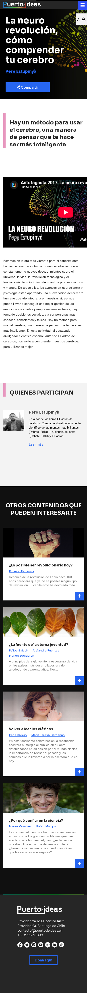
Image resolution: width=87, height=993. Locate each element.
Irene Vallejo (18, 735)
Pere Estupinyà (21, 71)
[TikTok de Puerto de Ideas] (61, 944)
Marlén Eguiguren (21, 655)
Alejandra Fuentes (46, 650)
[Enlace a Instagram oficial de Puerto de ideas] (33, 946)
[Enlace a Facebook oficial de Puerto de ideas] (20, 946)
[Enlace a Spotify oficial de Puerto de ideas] (47, 946)
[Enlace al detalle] (79, 596)
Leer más (36, 444)
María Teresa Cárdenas (48, 735)
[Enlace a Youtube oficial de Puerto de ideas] (40, 946)
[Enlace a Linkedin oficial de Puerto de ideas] (54, 946)
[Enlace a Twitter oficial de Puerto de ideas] (26, 946)
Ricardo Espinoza (21, 571)
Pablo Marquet (47, 826)
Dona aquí (43, 960)
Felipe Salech (18, 650)
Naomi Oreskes (20, 826)
